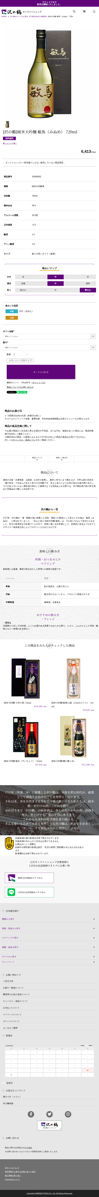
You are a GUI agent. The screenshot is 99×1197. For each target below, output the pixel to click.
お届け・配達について (13, 988)
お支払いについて (11, 1008)
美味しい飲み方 (62, 458)
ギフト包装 (9, 331)
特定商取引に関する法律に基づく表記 (20, 1172)
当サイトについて (12, 1168)
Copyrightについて (12, 1179)
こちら (29, 1148)
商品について (37, 458)
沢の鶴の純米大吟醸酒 (37, 16)
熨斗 (6, 342)
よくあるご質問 (10, 1028)
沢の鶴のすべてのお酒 (18, 16)
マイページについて (12, 1015)
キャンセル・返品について (25, 440)
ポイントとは (38, 383)
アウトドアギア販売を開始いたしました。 (49, 3)
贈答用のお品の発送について (16, 994)
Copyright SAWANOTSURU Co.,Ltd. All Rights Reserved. (50, 1193)
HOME (3, 16)
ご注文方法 (8, 981)
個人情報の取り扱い (13, 1175)
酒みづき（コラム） (12, 1097)
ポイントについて (11, 1021)
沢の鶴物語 (8, 1103)
